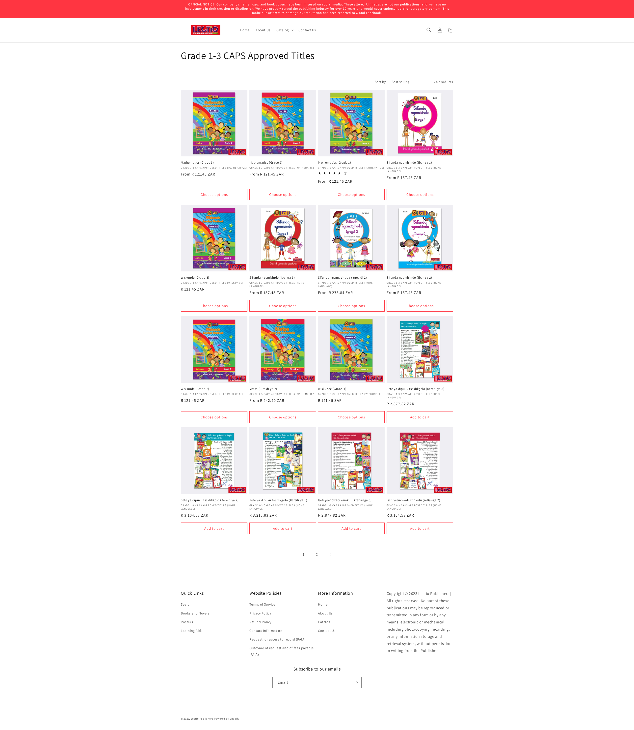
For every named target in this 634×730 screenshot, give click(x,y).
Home (322, 604)
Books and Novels (195, 613)
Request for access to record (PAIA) (277, 639)
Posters (187, 621)
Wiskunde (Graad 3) (195, 278)
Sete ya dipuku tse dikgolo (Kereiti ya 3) (416, 389)
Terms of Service (262, 604)
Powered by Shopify (226, 718)
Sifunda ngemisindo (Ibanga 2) (409, 278)
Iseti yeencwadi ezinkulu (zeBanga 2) (413, 500)
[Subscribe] (355, 683)
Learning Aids (192, 630)
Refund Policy (260, 621)
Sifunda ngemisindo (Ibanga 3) (272, 278)
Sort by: (381, 82)
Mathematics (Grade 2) (266, 163)
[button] (284, 30)
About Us (325, 613)
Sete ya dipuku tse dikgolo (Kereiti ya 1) (278, 500)
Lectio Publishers (202, 718)
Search (186, 604)
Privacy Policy (260, 613)
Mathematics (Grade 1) (334, 163)
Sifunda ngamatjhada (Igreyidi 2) (342, 278)
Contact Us (327, 630)
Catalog (324, 621)
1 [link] (304, 554)
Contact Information (265, 630)
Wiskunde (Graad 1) (332, 389)
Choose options (214, 194)
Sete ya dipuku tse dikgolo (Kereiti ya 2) (210, 500)
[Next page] (330, 554)
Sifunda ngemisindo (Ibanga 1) (409, 163)
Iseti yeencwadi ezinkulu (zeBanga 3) (345, 500)
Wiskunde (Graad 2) (195, 389)
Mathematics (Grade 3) (197, 163)
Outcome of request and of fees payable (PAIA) (281, 651)
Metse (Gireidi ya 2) (263, 389)
